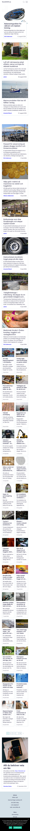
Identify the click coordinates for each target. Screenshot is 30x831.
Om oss (15, 817)
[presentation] (4, 15)
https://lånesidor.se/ (20, 771)
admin (5, 77)
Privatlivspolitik (17, 827)
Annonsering (15, 814)
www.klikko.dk (16, 807)
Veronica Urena (7, 786)
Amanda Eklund (7, 113)
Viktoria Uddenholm (8, 195)
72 (20, 733)
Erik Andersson (8, 36)
